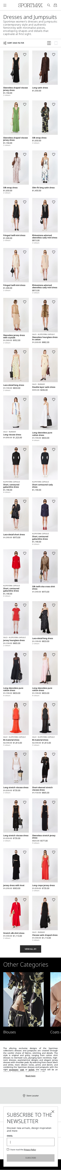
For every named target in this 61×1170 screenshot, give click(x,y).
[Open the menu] (5, 5)
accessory (13, 1069)
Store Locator (33, 1095)
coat (22, 1069)
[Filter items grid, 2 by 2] (49, 43)
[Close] (52, 1111)
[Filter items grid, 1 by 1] (56, 43)
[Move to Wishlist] (24, 54)
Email (10, 1136)
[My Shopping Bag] (55, 5)
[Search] (48, 5)
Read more (30, 1075)
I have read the (23, 1150)
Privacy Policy (30, 1149)
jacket (31, 1069)
